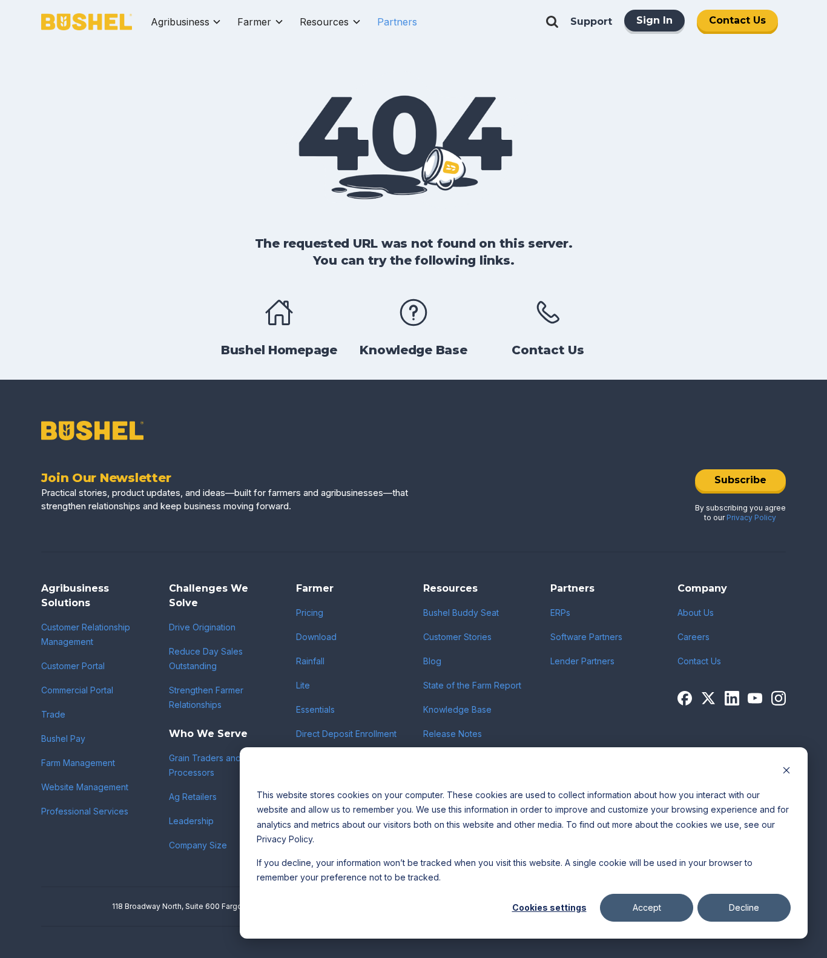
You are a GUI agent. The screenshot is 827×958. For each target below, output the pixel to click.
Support (591, 21)
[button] (186, 22)
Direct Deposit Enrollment (346, 733)
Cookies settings (549, 907)
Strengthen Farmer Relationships (206, 697)
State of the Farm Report (472, 685)
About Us (695, 612)
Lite (303, 685)
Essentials (315, 709)
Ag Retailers (193, 796)
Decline (744, 907)
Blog (432, 661)
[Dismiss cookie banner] (786, 771)
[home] (86, 22)
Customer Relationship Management (85, 634)
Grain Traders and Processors (205, 765)
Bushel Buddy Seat (461, 612)
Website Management (84, 787)
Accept (647, 907)
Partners (397, 22)
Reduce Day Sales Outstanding (206, 658)
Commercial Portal (77, 690)
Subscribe (740, 480)
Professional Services (84, 811)
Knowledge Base (457, 709)
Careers (693, 637)
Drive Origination (202, 627)
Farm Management (78, 763)
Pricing (309, 612)
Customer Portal (73, 666)
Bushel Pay (63, 738)
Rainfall (310, 661)
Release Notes (452, 733)
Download (316, 637)
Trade (53, 714)
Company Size (198, 845)
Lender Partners (582, 661)
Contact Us (737, 20)
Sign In (654, 20)
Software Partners (586, 637)
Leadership (191, 821)
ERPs (560, 612)
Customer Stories (457, 637)
